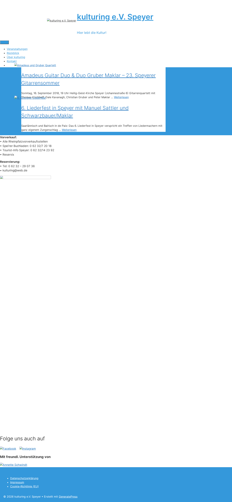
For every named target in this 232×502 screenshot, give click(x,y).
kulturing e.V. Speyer (115, 16)
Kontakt (12, 61)
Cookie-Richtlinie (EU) (24, 486)
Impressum (17, 482)
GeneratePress (68, 496)
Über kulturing (16, 57)
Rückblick (13, 53)
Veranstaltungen (17, 49)
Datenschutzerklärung (24, 478)
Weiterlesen (121, 97)
